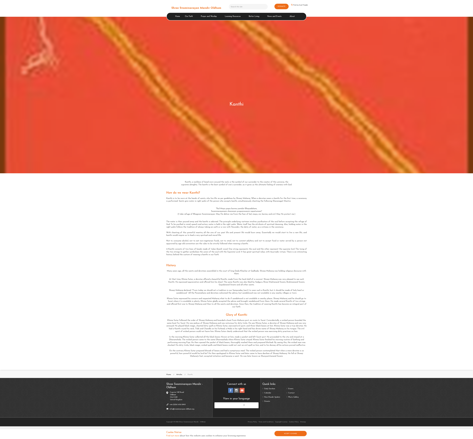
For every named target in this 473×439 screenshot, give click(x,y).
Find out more (172, 436)
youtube (242, 390)
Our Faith (189, 16)
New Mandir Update (272, 397)
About (292, 16)
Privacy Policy (252, 422)
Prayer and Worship (209, 16)
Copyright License (281, 422)
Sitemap (303, 422)
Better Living (254, 16)
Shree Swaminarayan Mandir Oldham (196, 8)
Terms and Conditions (266, 422)
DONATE (281, 6)
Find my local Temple (300, 5)
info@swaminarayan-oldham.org (182, 409)
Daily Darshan (269, 389)
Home (177, 16)
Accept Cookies (290, 433)
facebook (230, 390)
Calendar (267, 393)
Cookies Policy (294, 422)
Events (290, 389)
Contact (291, 393)
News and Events (274, 16)
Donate (267, 401)
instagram (236, 390)
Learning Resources (233, 16)
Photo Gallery (293, 397)
